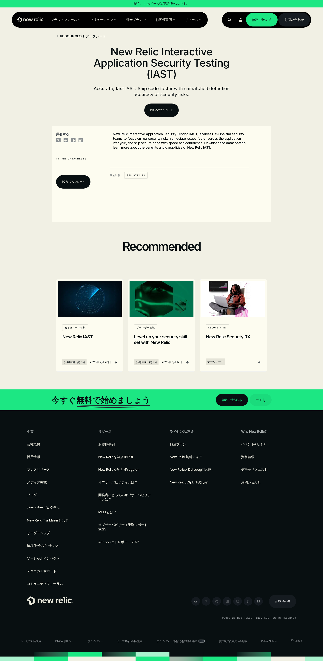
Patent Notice (269, 641)
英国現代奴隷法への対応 (233, 641)
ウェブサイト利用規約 (129, 641)
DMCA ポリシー (64, 641)
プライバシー (95, 641)
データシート (96, 36)
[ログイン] (240, 20)
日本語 (298, 640)
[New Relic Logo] (29, 19)
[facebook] (258, 601)
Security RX (136, 175)
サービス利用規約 (31, 641)
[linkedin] (227, 601)
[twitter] (206, 601)
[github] (216, 601)
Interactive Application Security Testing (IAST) (164, 134)
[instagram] (237, 601)
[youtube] (195, 601)
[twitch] (248, 601)
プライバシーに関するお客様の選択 (176, 641)
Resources (70, 36)
